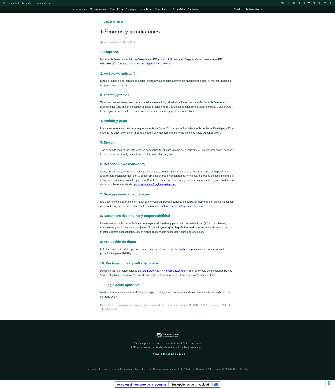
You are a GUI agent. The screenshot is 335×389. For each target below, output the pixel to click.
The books (193, 9)
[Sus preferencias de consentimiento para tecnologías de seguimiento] (329, 383)
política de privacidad (191, 249)
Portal (236, 9)
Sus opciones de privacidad (190, 384)
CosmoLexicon (162, 9)
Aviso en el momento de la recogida (141, 384)
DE (299, 3)
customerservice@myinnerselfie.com (150, 63)
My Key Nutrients (99, 9)
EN (293, 3)
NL (282, 3)
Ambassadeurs (254, 9)
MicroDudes (147, 9)
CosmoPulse (116, 9)
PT (313, 3)
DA (329, 3)
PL (319, 3)
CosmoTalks (179, 9)
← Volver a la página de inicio (167, 353)
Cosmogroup (131, 9)
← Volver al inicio (111, 21)
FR (287, 3)
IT (304, 3)
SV (324, 3)
